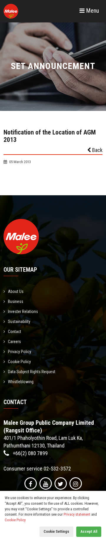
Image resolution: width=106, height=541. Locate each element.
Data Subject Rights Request (31, 371)
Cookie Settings (56, 531)
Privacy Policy (19, 351)
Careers (14, 341)
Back (96, 150)
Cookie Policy (19, 361)
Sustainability (19, 321)
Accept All (88, 531)
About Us (16, 291)
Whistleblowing (21, 381)
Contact (14, 331)
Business (15, 301)
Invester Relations (23, 311)
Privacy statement (77, 514)
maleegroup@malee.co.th (40, 461)
